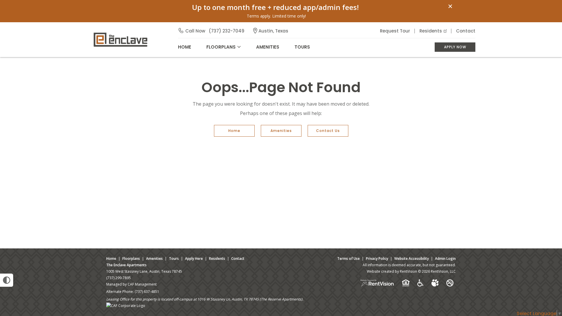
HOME (184, 47)
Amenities (281, 130)
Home (234, 130)
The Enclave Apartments (126, 264)
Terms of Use (348, 258)
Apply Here (194, 258)
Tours (302, 47)
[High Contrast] (6, 280)
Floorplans (131, 258)
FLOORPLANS (221, 47)
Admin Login (445, 258)
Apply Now (455, 46)
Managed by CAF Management (131, 284)
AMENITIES (267, 47)
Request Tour (395, 31)
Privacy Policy (377, 258)
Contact (465, 31)
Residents (430, 31)
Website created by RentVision (392, 271)
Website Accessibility (411, 258)
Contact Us (328, 130)
